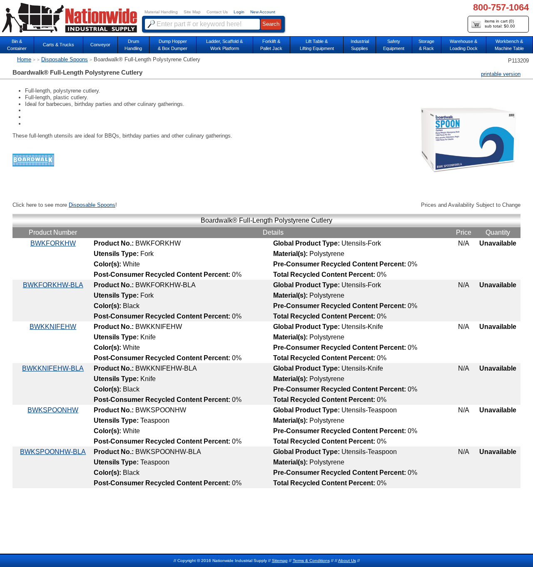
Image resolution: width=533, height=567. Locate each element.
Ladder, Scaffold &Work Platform (224, 45)
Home (24, 59)
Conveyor (100, 44)
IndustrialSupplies (360, 45)
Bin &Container (17, 45)
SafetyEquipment (393, 45)
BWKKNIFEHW (53, 326)
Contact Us (217, 12)
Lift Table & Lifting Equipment (317, 45)
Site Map (192, 12)
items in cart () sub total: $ (500, 23)
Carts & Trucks (58, 44)
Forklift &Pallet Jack (271, 45)
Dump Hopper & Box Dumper (172, 45)
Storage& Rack (426, 45)
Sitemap (280, 560)
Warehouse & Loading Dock (464, 45)
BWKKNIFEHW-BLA (53, 368)
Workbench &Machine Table (509, 45)
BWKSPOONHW (52, 410)
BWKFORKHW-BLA (53, 285)
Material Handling (161, 12)
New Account (262, 12)
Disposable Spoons (64, 59)
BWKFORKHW (53, 243)
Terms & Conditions (311, 560)
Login (239, 12)
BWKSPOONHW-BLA (53, 451)
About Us (347, 560)
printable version (501, 74)
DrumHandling (133, 45)
